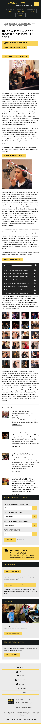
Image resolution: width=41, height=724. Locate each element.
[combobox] (20, 508)
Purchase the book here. (13, 155)
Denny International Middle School (16, 43)
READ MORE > (17, 425)
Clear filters (20, 540)
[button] (4, 265)
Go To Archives (11, 655)
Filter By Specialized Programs (16, 521)
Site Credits (34, 719)
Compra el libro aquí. (12, 259)
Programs (13, 24)
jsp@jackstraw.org (27, 707)
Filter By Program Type (13, 513)
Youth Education (24, 24)
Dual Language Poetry (14, 47)
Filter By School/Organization (16, 504)
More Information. (12, 633)
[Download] (35, 270)
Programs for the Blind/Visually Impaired (17, 584)
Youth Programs (12, 571)
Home (6, 24)
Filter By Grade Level (12, 530)
